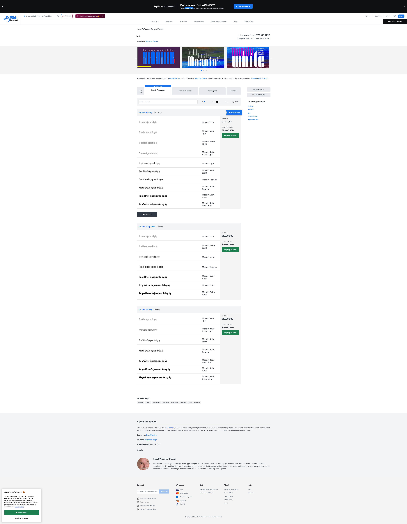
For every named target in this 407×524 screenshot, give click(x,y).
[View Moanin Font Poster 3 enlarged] (248, 57)
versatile (183, 402)
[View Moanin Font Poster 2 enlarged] (203, 57)
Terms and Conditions (231, 489)
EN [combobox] (387, 16)
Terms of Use (228, 493)
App (249, 113)
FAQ (249, 489)
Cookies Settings (21, 518)
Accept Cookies (21, 512)
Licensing (234, 90)
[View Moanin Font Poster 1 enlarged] (158, 57)
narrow (148, 402)
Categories (168, 21)
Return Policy (228, 499)
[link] (24, 16)
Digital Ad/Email (253, 120)
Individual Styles (185, 90)
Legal (226, 503)
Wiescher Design (149, 29)
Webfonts (251, 109)
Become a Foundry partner (209, 489)
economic (174, 402)
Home (139, 29)
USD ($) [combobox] (377, 16)
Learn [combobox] (366, 16)
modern (140, 402)
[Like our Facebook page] (138, 509)
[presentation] (135, 58)
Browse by (154, 21)
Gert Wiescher (174, 78)
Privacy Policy (228, 496)
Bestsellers (183, 22)
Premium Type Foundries (219, 22)
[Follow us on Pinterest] (138, 506)
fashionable (156, 402)
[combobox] (47, 16)
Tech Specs (212, 90)
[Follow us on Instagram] (138, 499)
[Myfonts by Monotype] (10, 18)
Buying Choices (230, 135)
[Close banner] (102, 16)
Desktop (250, 106)
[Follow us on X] (138, 502)
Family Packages (157, 90)
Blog (235, 21)
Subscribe (164, 491)
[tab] (201, 70)
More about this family (259, 78)
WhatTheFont (249, 21)
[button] (2, 6)
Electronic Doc (252, 116)
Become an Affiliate (206, 493)
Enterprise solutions (395, 22)
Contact (250, 493)
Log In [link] (401, 16)
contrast (197, 402)
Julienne (169, 427)
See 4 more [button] (147, 214)
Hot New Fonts (199, 22)
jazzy (190, 402)
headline (166, 402)
